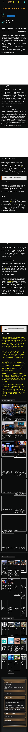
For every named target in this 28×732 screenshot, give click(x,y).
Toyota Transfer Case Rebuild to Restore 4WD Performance (10, 632)
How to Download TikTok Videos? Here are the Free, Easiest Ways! (13, 393)
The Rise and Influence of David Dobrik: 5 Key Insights (19, 529)
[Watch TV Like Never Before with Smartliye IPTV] (20, 428)
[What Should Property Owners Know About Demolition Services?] (17, 657)
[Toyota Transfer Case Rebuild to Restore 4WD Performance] (11, 624)
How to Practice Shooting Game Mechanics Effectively (23, 631)
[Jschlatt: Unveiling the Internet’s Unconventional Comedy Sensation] (8, 540)
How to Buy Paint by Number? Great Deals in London (12, 342)
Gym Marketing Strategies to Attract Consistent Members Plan (23, 665)
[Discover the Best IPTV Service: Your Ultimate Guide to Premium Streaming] (8, 464)
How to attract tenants (11, 375)
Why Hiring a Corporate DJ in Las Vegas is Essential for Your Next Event (7, 419)
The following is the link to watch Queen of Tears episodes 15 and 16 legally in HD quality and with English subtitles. (20, 474)
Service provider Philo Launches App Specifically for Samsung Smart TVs (11, 388)
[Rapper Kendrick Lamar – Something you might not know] (20, 540)
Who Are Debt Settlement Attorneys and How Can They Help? (13, 379)
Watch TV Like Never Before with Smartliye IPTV (19, 436)
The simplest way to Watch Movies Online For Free (13, 390)
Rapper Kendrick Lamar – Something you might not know (20, 548)
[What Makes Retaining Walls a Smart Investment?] (23, 641)
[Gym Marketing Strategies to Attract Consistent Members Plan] (23, 657)
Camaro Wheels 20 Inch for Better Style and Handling (4, 631)
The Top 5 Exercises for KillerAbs (7, 29)
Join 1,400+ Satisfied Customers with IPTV (6, 455)
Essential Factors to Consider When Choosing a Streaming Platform (20, 493)
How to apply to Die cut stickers (14, 356)
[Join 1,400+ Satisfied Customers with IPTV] (8, 447)
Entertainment (11, 16)
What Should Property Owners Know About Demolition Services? (16, 665)
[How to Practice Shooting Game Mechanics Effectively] (23, 624)
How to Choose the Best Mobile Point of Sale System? (12, 369)
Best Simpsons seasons (7, 509)
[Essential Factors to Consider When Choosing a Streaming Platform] (20, 485)
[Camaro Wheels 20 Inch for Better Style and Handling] (4, 624)
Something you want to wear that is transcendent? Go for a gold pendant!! (11, 361)
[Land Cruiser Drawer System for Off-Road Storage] (17, 624)
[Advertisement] (14, 70)
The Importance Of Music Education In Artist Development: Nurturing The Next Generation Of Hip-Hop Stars (7, 530)
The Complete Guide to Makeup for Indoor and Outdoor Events (17, 648)
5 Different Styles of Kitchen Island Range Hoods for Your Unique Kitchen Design (12, 337)
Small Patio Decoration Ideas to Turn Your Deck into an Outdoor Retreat (13, 340)
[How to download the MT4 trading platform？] (4, 641)
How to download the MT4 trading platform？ (4, 647)
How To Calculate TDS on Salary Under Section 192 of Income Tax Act (13, 345)
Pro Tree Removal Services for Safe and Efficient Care (4, 665)
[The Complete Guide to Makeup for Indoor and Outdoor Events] (17, 641)
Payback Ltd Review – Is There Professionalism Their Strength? (12, 377)
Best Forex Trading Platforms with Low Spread (13, 356)
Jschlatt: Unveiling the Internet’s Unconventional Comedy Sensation (7, 548)
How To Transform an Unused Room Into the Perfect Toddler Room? (13, 364)
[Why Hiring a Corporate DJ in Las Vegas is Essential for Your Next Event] (8, 410)
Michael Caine (6, 19)
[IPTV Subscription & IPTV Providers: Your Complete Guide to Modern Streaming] (8, 428)
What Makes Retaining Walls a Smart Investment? (23, 647)
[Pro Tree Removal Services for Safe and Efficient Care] (4, 657)
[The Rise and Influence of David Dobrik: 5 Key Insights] (20, 521)
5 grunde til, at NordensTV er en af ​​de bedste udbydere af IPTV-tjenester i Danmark (20, 511)
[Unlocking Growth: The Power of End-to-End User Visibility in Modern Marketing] (11, 641)
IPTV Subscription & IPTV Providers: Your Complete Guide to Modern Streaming (6, 437)
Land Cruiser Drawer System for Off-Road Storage (16, 631)
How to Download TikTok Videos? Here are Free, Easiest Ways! (21, 31)
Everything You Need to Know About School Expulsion (12, 347)
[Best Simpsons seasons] (8, 502)
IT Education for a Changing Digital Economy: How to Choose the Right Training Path (10, 667)
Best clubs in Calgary (6, 492)
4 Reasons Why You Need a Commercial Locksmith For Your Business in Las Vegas (12, 385)
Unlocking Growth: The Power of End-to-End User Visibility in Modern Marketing (11, 649)
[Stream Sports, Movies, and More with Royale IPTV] (20, 447)
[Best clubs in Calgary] (8, 485)
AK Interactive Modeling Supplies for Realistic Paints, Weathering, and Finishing (19, 419)
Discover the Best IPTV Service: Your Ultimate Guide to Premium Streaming (7, 473)
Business (10, 281)
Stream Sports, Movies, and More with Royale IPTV (19, 455)
